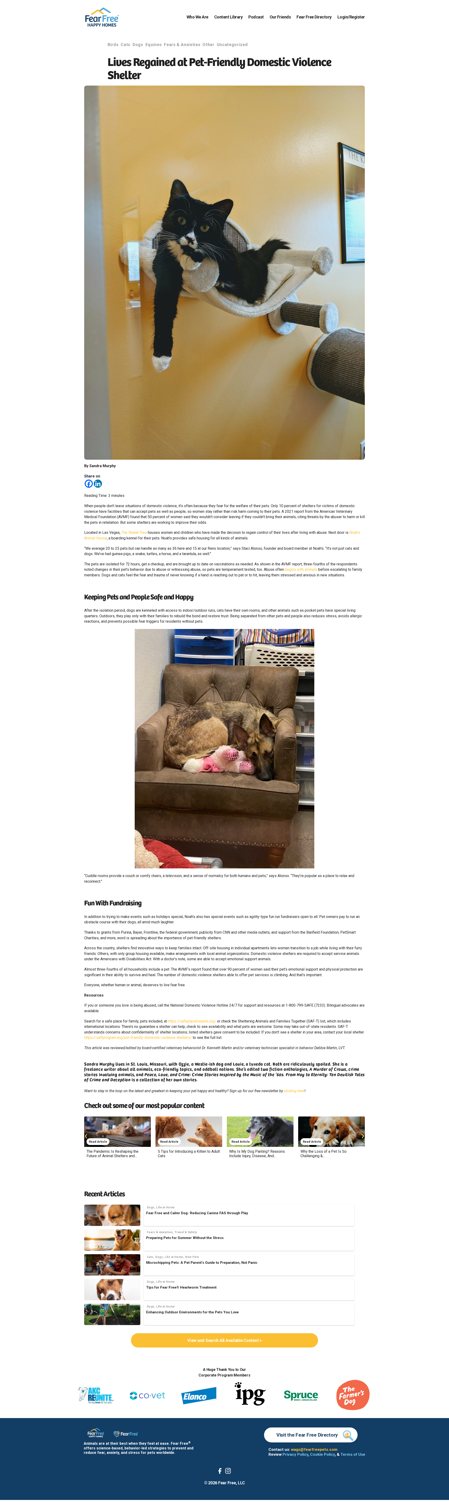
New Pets (192, 1257)
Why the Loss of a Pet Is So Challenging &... (324, 1153)
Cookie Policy (322, 1454)
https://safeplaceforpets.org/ (192, 1021)
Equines (153, 44)
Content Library (228, 16)
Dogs (138, 44)
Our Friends (280, 16)
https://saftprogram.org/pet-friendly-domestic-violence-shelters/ (138, 1037)
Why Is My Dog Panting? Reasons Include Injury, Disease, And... (257, 1153)
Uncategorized (232, 44)
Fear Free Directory (314, 16)
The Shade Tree (134, 532)
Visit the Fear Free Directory (307, 1435)
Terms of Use (352, 1454)
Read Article (98, 1141)
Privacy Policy (295, 1454)
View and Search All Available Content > (224, 1340)
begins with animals (301, 569)
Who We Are (197, 16)
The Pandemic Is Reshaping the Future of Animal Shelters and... (112, 1153)
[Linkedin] (98, 484)
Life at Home (165, 1207)
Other (208, 44)
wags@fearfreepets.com (314, 1449)
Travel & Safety (186, 1232)
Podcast (256, 16)
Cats (125, 44)
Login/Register (351, 16)
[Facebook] (89, 484)
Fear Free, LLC (231, 1482)
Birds (113, 44)
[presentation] (86, 1135)
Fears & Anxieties (182, 44)
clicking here (294, 1091)
